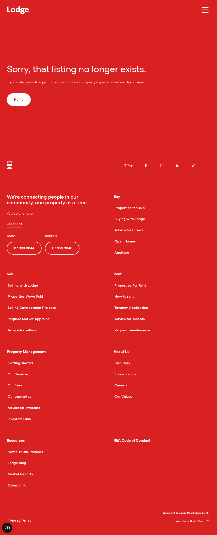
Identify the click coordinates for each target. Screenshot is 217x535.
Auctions (121, 252)
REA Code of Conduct (132, 440)
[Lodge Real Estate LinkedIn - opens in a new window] (178, 165)
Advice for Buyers (128, 230)
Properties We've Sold (25, 296)
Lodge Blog (16, 463)
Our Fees (14, 385)
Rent (118, 274)
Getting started (20, 363)
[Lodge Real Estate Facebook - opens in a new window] (146, 165)
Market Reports (20, 474)
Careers (120, 385)
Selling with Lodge (22, 285)
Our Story (122, 363)
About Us (121, 352)
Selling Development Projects (31, 307)
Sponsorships (125, 374)
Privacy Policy (19, 520)
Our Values (123, 396)
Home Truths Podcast (25, 452)
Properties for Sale (129, 208)
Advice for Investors (23, 408)
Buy (117, 196)
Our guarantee (19, 396)
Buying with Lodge (129, 219)
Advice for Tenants (129, 319)
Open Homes (125, 241)
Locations (14, 224)
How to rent (124, 296)
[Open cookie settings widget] (7, 528)
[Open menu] (205, 10)
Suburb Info (16, 485)
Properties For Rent (130, 285)
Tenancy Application (131, 307)
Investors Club (19, 419)
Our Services (18, 374)
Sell (10, 274)
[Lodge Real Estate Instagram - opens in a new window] (162, 165)
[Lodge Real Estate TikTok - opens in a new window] (194, 165)
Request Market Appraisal (28, 319)
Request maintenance (132, 330)
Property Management (26, 352)
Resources (16, 440)
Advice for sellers (21, 330)
